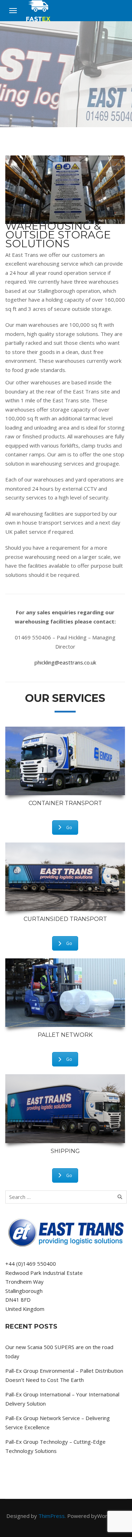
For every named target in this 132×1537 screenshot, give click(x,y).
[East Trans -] (38, 10)
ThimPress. (52, 1515)
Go (69, 827)
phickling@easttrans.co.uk (65, 662)
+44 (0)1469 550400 (30, 1263)
